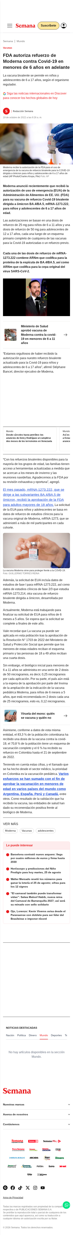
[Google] (5, 1187)
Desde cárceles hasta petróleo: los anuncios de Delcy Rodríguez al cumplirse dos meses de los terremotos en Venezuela (29, 438)
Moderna (10, 830)
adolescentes (46, 830)
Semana (8, 41)
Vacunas (27, 830)
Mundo (21, 41)
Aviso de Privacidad (17, 1197)
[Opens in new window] (12, 1187)
